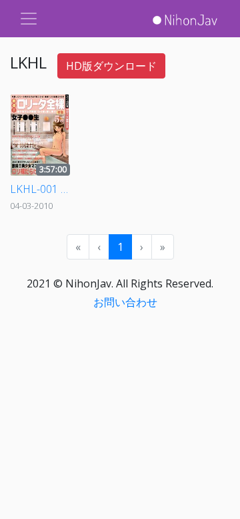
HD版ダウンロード (111, 66)
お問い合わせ (125, 302)
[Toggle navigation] (29, 18)
